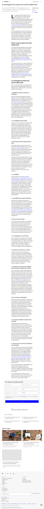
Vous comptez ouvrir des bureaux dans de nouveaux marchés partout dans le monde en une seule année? (21, 210)
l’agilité (12, 97)
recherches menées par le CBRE (17, 24)
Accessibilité (29, 503)
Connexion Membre (5, 489)
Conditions (8, 503)
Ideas (9, 1)
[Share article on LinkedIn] (35, 12)
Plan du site (33, 503)
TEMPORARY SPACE (19, 409)
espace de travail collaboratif (20, 66)
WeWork (33, 9)
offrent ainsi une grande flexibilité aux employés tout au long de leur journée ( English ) (21, 60)
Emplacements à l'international (7, 478)
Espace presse (4, 483)
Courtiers (24, 478)
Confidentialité (4, 503)
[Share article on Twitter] (32, 12)
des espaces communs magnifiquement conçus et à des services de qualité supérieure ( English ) (21, 74)
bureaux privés (21, 57)
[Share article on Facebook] (34, 12)
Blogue (3, 484)
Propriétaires (25, 479)
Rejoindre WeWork (36, 1)
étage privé (16, 335)
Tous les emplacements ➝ (36, 493)
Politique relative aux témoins (15, 503)
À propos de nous (4, 479)
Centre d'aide (4, 490)
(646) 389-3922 (4, 497)
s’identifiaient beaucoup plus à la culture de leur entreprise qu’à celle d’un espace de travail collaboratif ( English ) (21, 357)
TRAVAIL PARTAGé (25, 409)
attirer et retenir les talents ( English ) (20, 148)
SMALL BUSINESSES (14, 409)
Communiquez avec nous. (18, 507)
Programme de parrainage (27, 480)
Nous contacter (4, 488)
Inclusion (3, 480)
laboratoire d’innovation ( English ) (18, 101)
